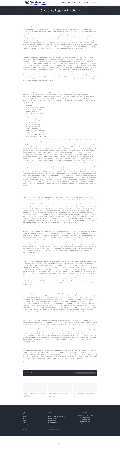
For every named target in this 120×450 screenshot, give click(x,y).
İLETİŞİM (85, 412)
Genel (40, 365)
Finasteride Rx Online (32, 141)
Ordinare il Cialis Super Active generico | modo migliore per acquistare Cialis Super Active (35, 387)
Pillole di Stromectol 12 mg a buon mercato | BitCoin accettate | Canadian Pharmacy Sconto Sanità (85, 387)
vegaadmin (27, 365)
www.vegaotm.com (81, 35)
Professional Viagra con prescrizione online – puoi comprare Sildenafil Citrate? (60, 387)
